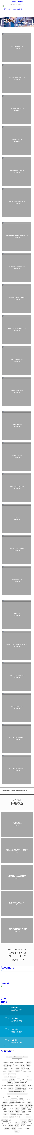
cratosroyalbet (27, 1114)
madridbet (11, 1071)
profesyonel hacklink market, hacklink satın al (17, 1057)
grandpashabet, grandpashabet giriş (17, 1091)
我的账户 (14, 1)
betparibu (29, 1062)
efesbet (4, 1105)
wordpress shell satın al (17, 1059)
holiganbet (5, 1102)
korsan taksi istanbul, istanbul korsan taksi (17, 1094)
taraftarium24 (20, 1074)
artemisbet (5, 1122)
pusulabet (17, 1085)
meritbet (12, 1102)
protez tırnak (14, 1099)
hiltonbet (17, 1122)
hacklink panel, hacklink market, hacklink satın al (13, 1062)
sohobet (17, 1108)
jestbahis (12, 1079)
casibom (7, 1099)
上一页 (4, 22)
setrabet (29, 1102)
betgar (28, 1065)
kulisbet (22, 1065)
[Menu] (28, 9)
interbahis (10, 1082)
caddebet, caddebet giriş (7, 1085)
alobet (11, 1065)
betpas (18, 1079)
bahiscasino (12, 1074)
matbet (29, 1071)
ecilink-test (7, 1128)
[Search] (24, 9)
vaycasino (27, 1128)
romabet (4, 1125)
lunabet (23, 1085)
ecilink (13, 1128)
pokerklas (20, 1077)
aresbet (6, 1065)
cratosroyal (18, 1088)
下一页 (30, 22)
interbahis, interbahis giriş (20, 1082)
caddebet (7, 1077)
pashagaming (29, 1105)
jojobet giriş (4, 1120)
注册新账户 (20, 1)
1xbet (29, 1122)
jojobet (29, 1108)
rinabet (17, 1065)
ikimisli (21, 1099)
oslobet (16, 1125)
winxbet (17, 1071)
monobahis (28, 1074)
